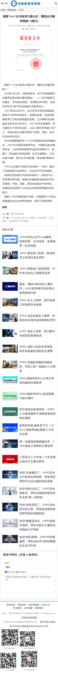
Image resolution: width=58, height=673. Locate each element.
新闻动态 (11, 10)
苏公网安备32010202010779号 (33, 626)
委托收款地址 (17, 214)
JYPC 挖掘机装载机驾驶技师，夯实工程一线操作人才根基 (37, 366)
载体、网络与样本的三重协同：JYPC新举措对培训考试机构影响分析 (36, 288)
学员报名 (17, 608)
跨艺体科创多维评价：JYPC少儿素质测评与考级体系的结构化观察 (37, 414)
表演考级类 (33, 604)
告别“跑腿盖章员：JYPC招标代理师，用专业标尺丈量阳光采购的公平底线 (37, 525)
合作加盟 (28, 608)
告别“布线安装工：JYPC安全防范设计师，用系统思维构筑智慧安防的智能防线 (37, 509)
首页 (3, 10)
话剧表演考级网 (29, 617)
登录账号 (22, 572)
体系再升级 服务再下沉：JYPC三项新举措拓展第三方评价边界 (36, 430)
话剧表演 (21, 604)
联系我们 (39, 608)
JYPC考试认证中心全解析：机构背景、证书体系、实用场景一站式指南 (37, 241)
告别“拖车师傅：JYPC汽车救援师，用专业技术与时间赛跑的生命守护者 (37, 541)
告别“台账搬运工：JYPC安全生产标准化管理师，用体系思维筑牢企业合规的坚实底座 (37, 477)
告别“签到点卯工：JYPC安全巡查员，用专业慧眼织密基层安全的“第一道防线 (37, 493)
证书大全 (45, 604)
